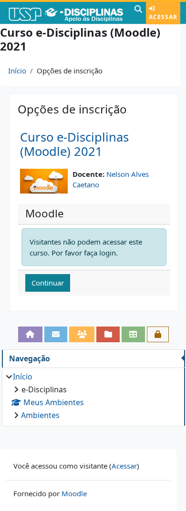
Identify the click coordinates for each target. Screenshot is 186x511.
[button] (138, 12)
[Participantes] (81, 334)
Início (17, 70)
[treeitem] (93, 396)
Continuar (47, 282)
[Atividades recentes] (108, 334)
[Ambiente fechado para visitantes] (158, 334)
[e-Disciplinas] (66, 13)
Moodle (74, 493)
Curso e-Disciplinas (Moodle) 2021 (74, 144)
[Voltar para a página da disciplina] (30, 334)
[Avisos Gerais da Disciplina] (56, 334)
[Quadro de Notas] (133, 334)
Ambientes (40, 415)
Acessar (163, 17)
